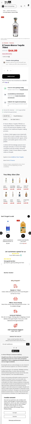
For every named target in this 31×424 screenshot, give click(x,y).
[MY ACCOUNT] (24, 6)
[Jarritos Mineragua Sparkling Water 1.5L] (8, 226)
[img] (15, 253)
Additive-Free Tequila (11, 10)
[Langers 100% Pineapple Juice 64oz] (23, 226)
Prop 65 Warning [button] (18, 116)
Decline (15, 416)
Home (4, 10)
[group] (7, 71)
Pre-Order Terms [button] (15, 119)
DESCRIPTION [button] (6, 116)
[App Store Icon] (15, 351)
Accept (15, 412)
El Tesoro (12, 160)
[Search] (21, 6)
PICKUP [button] (5, 119)
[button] (1, 2)
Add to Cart (11, 76)
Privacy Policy (8, 409)
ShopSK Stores (24, 89)
